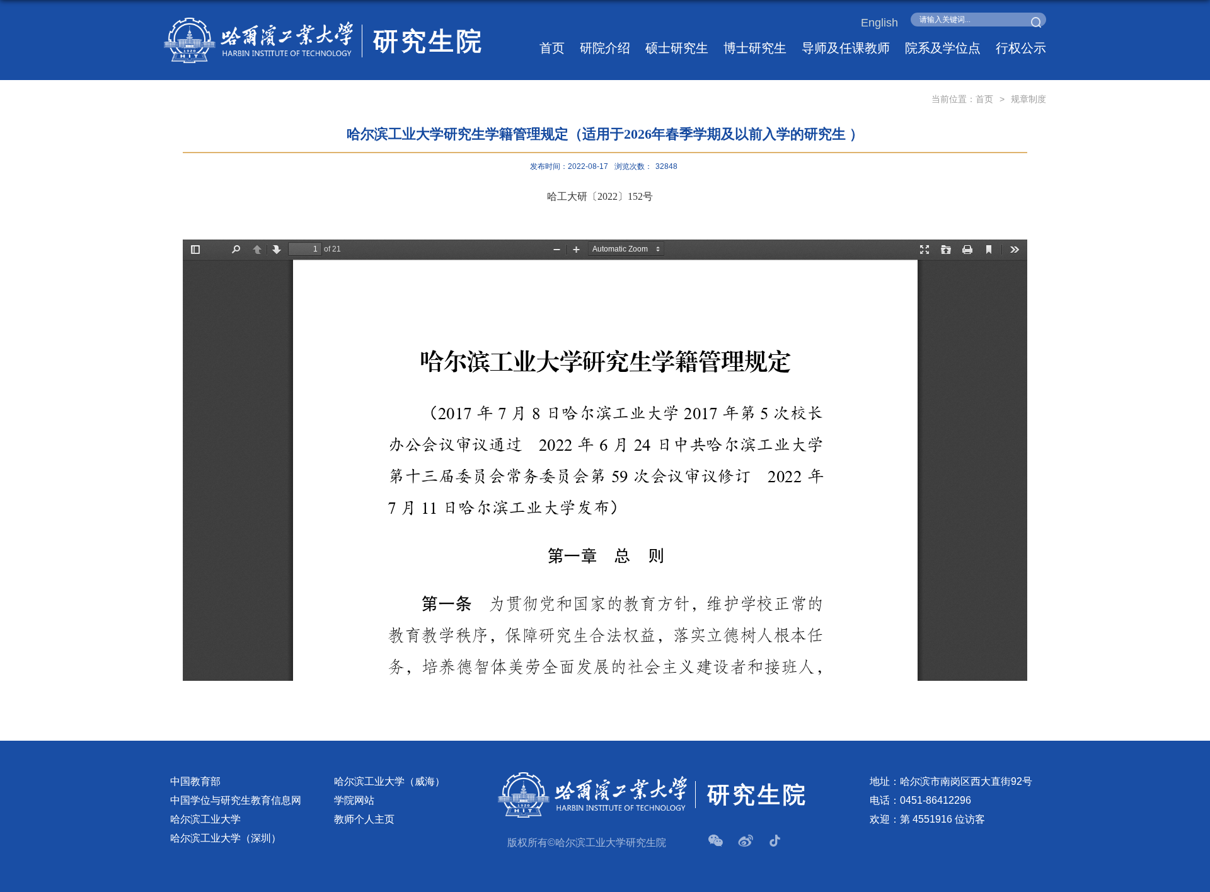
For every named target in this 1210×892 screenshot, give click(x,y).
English (879, 22)
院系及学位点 (943, 48)
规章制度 (1028, 99)
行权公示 (1021, 48)
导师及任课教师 (846, 48)
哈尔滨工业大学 (205, 819)
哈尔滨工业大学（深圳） (225, 838)
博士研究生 (754, 48)
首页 (552, 48)
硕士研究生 (676, 48)
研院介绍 (605, 48)
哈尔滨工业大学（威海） (389, 781)
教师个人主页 (364, 819)
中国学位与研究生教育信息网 (235, 800)
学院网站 (354, 800)
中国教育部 (195, 781)
